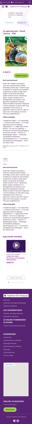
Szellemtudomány (9, 352)
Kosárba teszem (21, 76)
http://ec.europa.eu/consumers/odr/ (14, 326)
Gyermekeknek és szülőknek (12, 340)
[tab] (5, 159)
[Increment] (8, 76)
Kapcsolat (6, 300)
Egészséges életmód (9, 343)
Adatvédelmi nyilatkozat (11, 316)
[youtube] (18, 421)
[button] (27, 261)
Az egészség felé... (14, 146)
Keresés (21, 23)
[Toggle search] (29, 2)
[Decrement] (4, 76)
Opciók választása (16, 278)
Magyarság (6, 349)
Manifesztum (7, 337)
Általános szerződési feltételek (13, 313)
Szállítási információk (10, 306)
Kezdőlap (11, 13)
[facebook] (14, 421)
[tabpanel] (16, 197)
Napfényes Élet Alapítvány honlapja (14, 303)
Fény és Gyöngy (8, 355)
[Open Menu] (3, 6)
